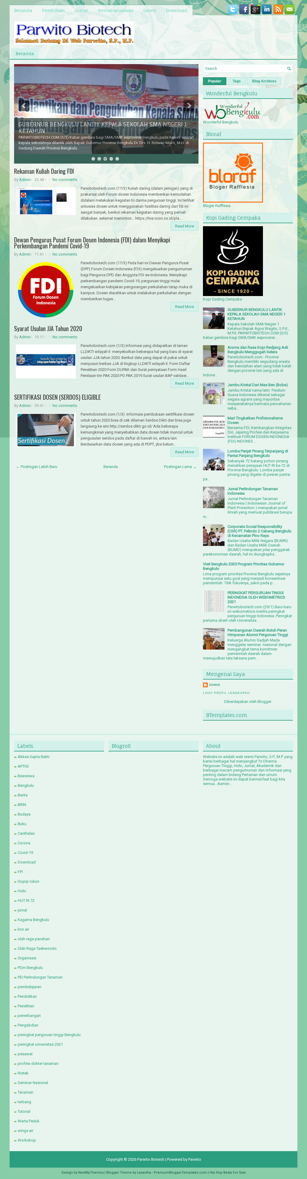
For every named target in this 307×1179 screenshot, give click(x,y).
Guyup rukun (28, 881)
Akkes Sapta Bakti (33, 756)
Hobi (22, 891)
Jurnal (81, 10)
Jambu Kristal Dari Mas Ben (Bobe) (258, 385)
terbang (24, 1102)
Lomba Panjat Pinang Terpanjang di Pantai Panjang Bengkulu (258, 453)
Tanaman (25, 1092)
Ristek (23, 1073)
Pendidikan (27, 996)
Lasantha (144, 1173)
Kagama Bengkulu (33, 919)
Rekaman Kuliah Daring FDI (44, 171)
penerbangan (29, 1015)
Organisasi (27, 958)
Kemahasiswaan (116, 10)
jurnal (22, 910)
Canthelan (26, 833)
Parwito (194, 1159)
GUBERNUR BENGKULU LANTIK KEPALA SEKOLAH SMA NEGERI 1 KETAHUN (256, 314)
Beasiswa (26, 776)
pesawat (25, 1054)
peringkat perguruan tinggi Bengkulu (49, 1034)
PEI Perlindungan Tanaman (40, 977)
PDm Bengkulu (30, 967)
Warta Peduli (28, 1121)
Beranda (23, 10)
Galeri (149, 10)
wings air (25, 1130)
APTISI (23, 766)
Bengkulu (26, 785)
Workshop (27, 1140)
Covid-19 (25, 852)
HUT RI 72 (26, 900)
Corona (24, 843)
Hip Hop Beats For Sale (228, 1173)
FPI (20, 871)
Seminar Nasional (33, 1082)
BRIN (22, 804)
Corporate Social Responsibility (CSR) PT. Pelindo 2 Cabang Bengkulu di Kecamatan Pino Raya (259, 531)
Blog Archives (264, 81)
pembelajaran (29, 987)
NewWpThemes (91, 1173)
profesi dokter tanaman (38, 1063)
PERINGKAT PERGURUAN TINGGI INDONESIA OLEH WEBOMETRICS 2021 (256, 597)
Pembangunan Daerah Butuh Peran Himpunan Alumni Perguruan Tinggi (258, 632)
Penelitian (53, 10)
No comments (64, 179)
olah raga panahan (34, 939)
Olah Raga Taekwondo (37, 948)
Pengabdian (28, 1025)
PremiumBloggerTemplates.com (180, 1173)
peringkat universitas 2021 (40, 1044)
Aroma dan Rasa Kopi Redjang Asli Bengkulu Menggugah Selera (258, 349)
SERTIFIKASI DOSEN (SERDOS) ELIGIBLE (57, 397)
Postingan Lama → (180, 466)
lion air (23, 929)
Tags (237, 81)
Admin (25, 179)
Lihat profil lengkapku (226, 693)
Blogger (264, 701)
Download (176, 10)
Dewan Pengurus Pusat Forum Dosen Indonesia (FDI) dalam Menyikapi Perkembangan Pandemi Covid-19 (92, 243)
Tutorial (24, 1111)
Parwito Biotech (150, 1159)
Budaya (24, 814)
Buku (22, 824)
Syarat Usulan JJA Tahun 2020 (48, 328)
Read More (184, 226)
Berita (23, 795)
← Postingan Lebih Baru (36, 466)
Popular (214, 81)
